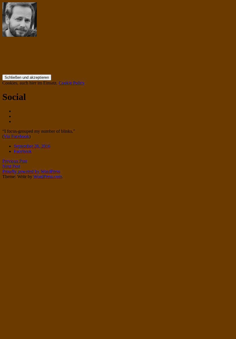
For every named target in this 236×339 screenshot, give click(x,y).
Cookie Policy (72, 82)
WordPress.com (47, 176)
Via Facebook (16, 136)
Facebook (23, 151)
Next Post (11, 166)
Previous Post (14, 161)
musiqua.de (25, 49)
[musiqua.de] (19, 35)
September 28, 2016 (32, 146)
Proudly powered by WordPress (31, 171)
